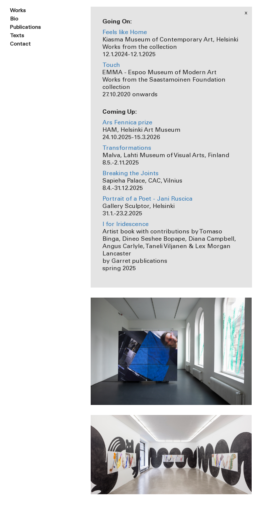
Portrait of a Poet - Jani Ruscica (147, 199)
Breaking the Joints (130, 174)
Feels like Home (124, 33)
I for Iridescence (125, 225)
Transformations (126, 148)
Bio (14, 19)
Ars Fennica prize (127, 123)
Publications (25, 27)
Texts (17, 35)
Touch (111, 66)
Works (18, 10)
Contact (20, 44)
